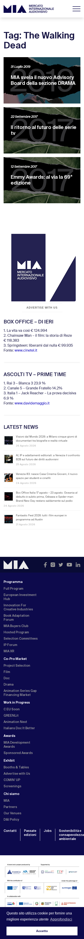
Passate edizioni (30, 833)
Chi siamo (11, 794)
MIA (6, 801)
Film (7, 672)
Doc (7, 678)
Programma (13, 582)
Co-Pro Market (15, 659)
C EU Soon (12, 709)
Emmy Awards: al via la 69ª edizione (41, 180)
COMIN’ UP (12, 780)
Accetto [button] (42, 931)
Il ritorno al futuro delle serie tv (43, 130)
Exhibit (9, 760)
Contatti (10, 831)
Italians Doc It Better (19, 728)
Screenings (12, 786)
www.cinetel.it (26, 350)
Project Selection (17, 666)
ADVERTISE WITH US (41, 307)
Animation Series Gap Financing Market (20, 693)
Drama (8, 684)
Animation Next (15, 722)
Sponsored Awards (18, 753)
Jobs (48, 831)
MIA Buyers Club (16, 626)
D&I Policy (11, 819)
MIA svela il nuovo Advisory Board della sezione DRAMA (43, 80)
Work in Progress (17, 702)
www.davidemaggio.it (32, 403)
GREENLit (11, 715)
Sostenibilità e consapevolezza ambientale (71, 835)
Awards (9, 736)
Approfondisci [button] (61, 919)
